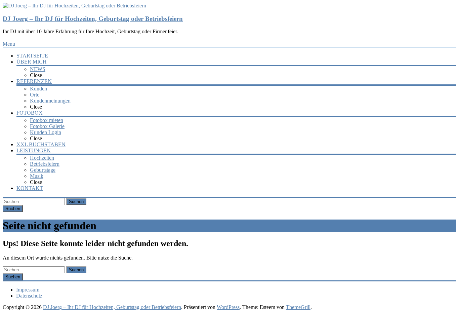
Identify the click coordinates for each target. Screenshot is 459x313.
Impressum (27, 289)
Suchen (76, 201)
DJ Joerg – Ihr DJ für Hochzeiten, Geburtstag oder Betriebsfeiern (93, 18)
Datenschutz (29, 296)
